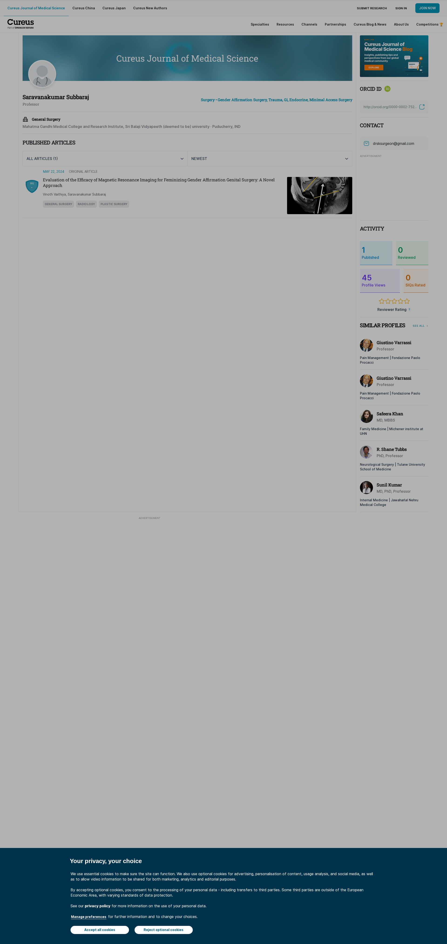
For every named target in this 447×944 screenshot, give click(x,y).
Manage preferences (88, 917)
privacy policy (97, 906)
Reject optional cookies (163, 930)
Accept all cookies (99, 930)
